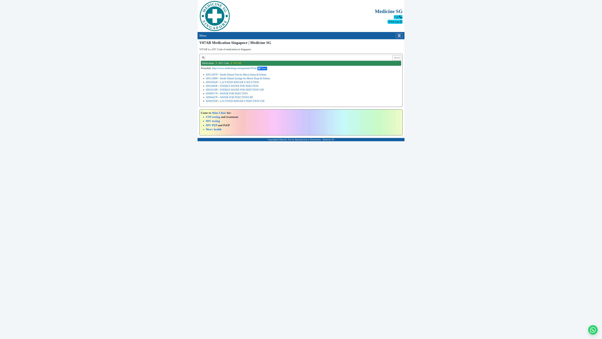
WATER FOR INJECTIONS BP (236, 97)
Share (263, 68)
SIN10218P (211, 89)
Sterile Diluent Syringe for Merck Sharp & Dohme (245, 78)
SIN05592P (211, 101)
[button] (593, 330)
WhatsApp (394, 21)
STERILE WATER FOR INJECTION (239, 86)
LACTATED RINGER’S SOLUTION (239, 82)
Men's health (214, 129)
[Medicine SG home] (214, 15)
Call (397, 17)
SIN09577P (211, 93)
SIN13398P (211, 78)
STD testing (213, 116)
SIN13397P (211, 74)
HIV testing (213, 121)
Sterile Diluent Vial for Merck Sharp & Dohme (243, 74)
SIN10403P (211, 86)
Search (397, 57)
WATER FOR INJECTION (234, 93)
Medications (208, 63)
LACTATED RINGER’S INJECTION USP (242, 101)
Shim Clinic (219, 112)
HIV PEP (211, 125)
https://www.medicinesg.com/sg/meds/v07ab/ (234, 68)
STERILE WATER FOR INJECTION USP (242, 89)
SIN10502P (211, 82)
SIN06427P (211, 97)
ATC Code (223, 63)
